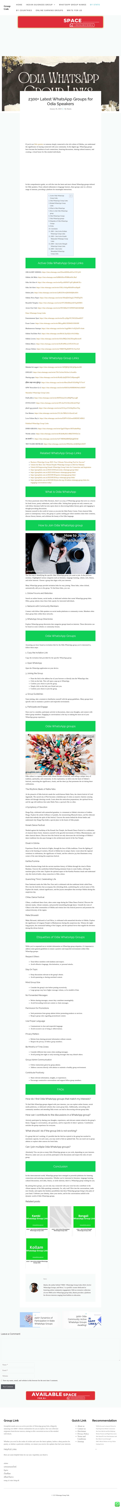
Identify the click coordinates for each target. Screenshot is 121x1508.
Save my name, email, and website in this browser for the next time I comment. (30, 1380)
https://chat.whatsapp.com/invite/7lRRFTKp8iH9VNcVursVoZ (58, 349)
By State (95, 5)
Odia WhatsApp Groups (57, 216)
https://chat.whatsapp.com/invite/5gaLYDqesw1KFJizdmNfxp (59, 429)
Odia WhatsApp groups (57, 218)
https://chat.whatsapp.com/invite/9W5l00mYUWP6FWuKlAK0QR (61, 308)
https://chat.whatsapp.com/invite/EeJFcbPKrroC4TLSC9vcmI (57, 344)
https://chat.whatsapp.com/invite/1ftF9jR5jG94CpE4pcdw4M (60, 367)
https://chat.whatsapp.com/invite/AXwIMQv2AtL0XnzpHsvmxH (58, 339)
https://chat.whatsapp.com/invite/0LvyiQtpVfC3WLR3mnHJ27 (61, 318)
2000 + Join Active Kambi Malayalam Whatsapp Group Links (59, 239)
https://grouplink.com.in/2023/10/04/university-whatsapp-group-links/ (55, 470)
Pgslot (6, 1470)
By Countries (24, 10)
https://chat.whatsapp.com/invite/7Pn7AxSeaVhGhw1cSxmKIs (54, 372)
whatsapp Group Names (72, 5)
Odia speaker (38, 144)
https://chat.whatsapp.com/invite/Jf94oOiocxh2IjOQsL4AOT (65, 444)
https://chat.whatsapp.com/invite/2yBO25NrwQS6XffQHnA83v (56, 293)
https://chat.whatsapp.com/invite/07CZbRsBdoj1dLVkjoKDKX (60, 303)
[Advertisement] (60, 42)
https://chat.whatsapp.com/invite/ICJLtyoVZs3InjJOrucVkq (59, 408)
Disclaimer (82, 1431)
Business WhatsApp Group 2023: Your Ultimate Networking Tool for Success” (58, 462)
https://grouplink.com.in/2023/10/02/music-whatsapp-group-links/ (53, 472)
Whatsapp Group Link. (62, 1495)
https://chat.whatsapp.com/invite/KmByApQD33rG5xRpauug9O (57, 377)
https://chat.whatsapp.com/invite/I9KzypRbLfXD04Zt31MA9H (57, 323)
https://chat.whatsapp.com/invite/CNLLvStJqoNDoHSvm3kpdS (58, 287)
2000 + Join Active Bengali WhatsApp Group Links (59, 245)
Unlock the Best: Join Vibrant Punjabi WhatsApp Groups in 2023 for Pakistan (57, 465)
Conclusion (54, 229)
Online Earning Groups (49, 10)
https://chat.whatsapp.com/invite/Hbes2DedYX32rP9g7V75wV (63, 382)
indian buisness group (39, 5)
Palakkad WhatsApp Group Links (37, 423)
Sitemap (81, 1441)
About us (81, 1426)
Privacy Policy (83, 1434)
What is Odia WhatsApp (57, 208)
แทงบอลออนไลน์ (10, 1467)
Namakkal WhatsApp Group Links (37, 393)
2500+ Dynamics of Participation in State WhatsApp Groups (45, 1321)
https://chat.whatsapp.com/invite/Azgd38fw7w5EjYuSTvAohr (63, 328)
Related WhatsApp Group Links (58, 204)
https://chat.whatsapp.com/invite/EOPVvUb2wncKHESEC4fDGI (62, 418)
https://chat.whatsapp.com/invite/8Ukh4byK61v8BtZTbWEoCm (58, 434)
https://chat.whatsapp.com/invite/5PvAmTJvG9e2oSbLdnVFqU (58, 403)
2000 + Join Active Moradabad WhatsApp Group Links (57, 251)
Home (19, 5)
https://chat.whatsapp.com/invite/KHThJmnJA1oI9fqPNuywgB (56, 398)
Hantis (69, 109)
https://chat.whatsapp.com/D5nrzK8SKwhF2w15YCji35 (61, 272)
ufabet (6, 1463)
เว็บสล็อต (7, 1474)
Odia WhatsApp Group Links (59, 201)
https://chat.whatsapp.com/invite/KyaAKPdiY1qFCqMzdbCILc (59, 282)
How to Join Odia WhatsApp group (58, 212)
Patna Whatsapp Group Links (36, 313)
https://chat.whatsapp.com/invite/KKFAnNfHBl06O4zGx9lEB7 (63, 388)
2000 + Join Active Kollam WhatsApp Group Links (59, 232)
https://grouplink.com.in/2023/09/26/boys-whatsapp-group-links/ (53, 477)
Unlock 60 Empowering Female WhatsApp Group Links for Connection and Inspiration (61, 467)
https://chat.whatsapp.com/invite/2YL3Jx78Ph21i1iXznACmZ (56, 413)
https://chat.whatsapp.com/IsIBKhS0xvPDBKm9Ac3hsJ (57, 277)
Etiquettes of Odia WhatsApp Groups (59, 222)
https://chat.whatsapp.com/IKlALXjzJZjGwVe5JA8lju (60, 334)
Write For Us (74, 10)
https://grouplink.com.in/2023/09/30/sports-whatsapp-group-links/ (53, 475)
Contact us (82, 1429)
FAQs (52, 226)
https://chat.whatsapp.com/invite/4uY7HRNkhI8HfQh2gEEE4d (56, 439)
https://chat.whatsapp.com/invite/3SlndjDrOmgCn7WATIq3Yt (61, 298)
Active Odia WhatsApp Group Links (57, 197)
